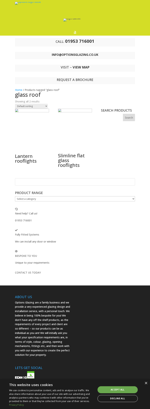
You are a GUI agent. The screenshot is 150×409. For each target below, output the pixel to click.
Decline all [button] (117, 398)
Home (18, 90)
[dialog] (75, 394)
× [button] (146, 383)
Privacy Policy (16, 404)
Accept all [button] (118, 389)
